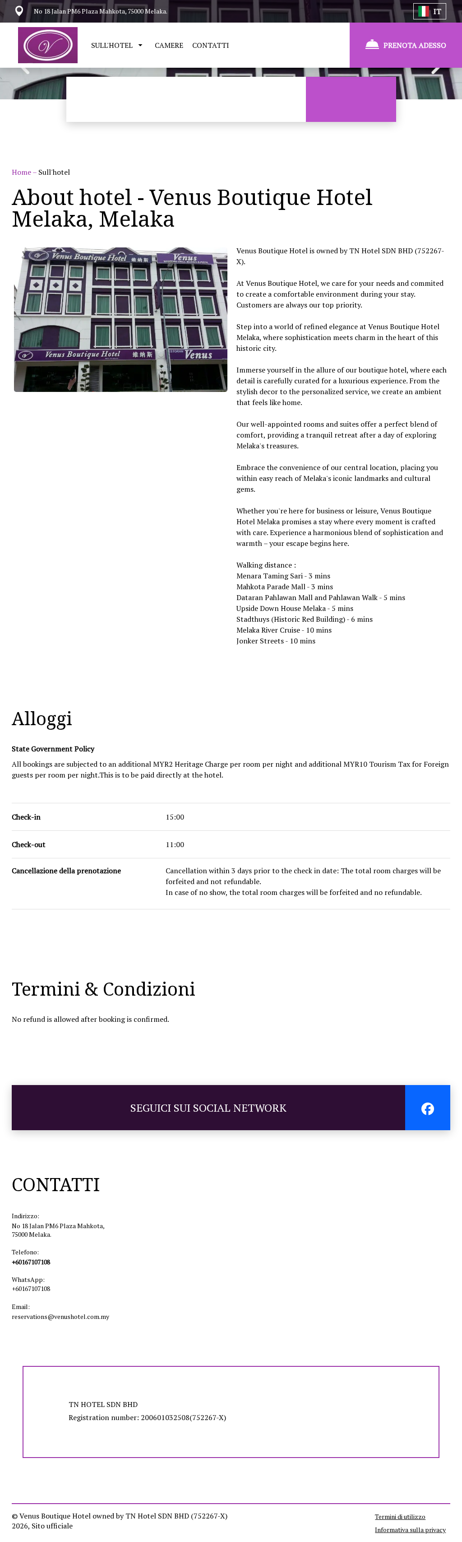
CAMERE (169, 45)
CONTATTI (210, 45)
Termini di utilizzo (400, 1516)
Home (22, 172)
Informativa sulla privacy (410, 1529)
